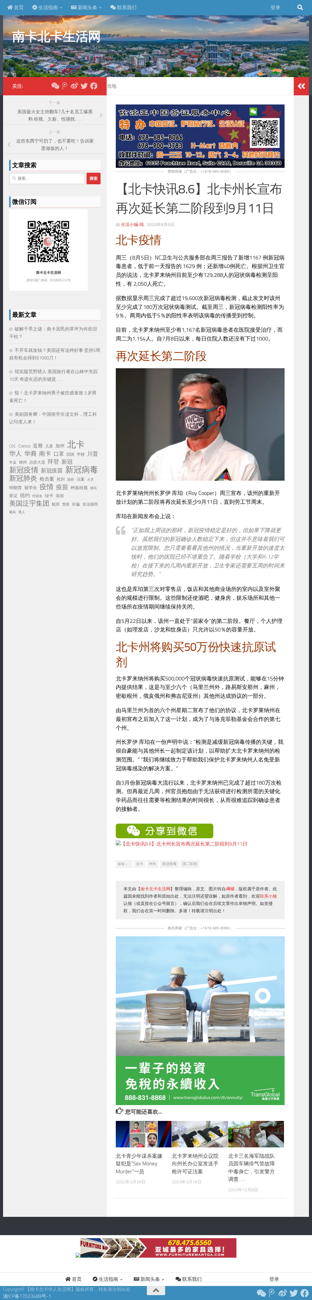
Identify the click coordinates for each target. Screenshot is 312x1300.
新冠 (67, 462)
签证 (13, 495)
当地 (111, 86)
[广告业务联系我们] (200, 1103)
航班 (56, 504)
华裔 (30, 453)
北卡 (139, 864)
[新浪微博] (74, 86)
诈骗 (76, 504)
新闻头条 (86, 7)
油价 (70, 479)
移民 (93, 488)
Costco (24, 446)
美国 (60, 495)
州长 (152, 864)
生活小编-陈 (132, 224)
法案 (81, 479)
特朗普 (15, 487)
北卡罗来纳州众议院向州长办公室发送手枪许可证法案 (195, 1164)
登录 (275, 7)
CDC (12, 446)
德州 (23, 462)
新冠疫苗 (52, 470)
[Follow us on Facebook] (94, 86)
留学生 (30, 487)
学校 (81, 454)
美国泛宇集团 (29, 503)
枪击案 (47, 479)
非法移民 (90, 504)
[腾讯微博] (64, 86)
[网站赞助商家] (200, 166)
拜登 (53, 461)
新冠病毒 (169, 864)
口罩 (59, 454)
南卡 (45, 453)
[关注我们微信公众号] (54, 86)
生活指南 (47, 7)
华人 (15, 453)
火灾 (90, 480)
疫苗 (62, 487)
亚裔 (38, 446)
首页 (18, 7)
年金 (12, 462)
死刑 (61, 479)
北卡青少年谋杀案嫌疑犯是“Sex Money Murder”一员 (139, 1164)
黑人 (21, 512)
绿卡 (49, 495)
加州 (60, 446)
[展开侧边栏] (301, 86)
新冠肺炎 (23, 478)
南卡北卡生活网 (56, 36)
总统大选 (37, 462)
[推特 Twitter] (84, 86)
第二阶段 (190, 864)
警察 (65, 504)
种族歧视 (79, 487)
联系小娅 (268, 896)
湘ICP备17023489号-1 (27, 1296)
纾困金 (37, 496)
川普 (92, 453)
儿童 (49, 446)
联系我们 (126, 7)
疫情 (47, 487)
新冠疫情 (23, 470)
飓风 (12, 512)
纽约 (25, 495)
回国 (70, 454)
